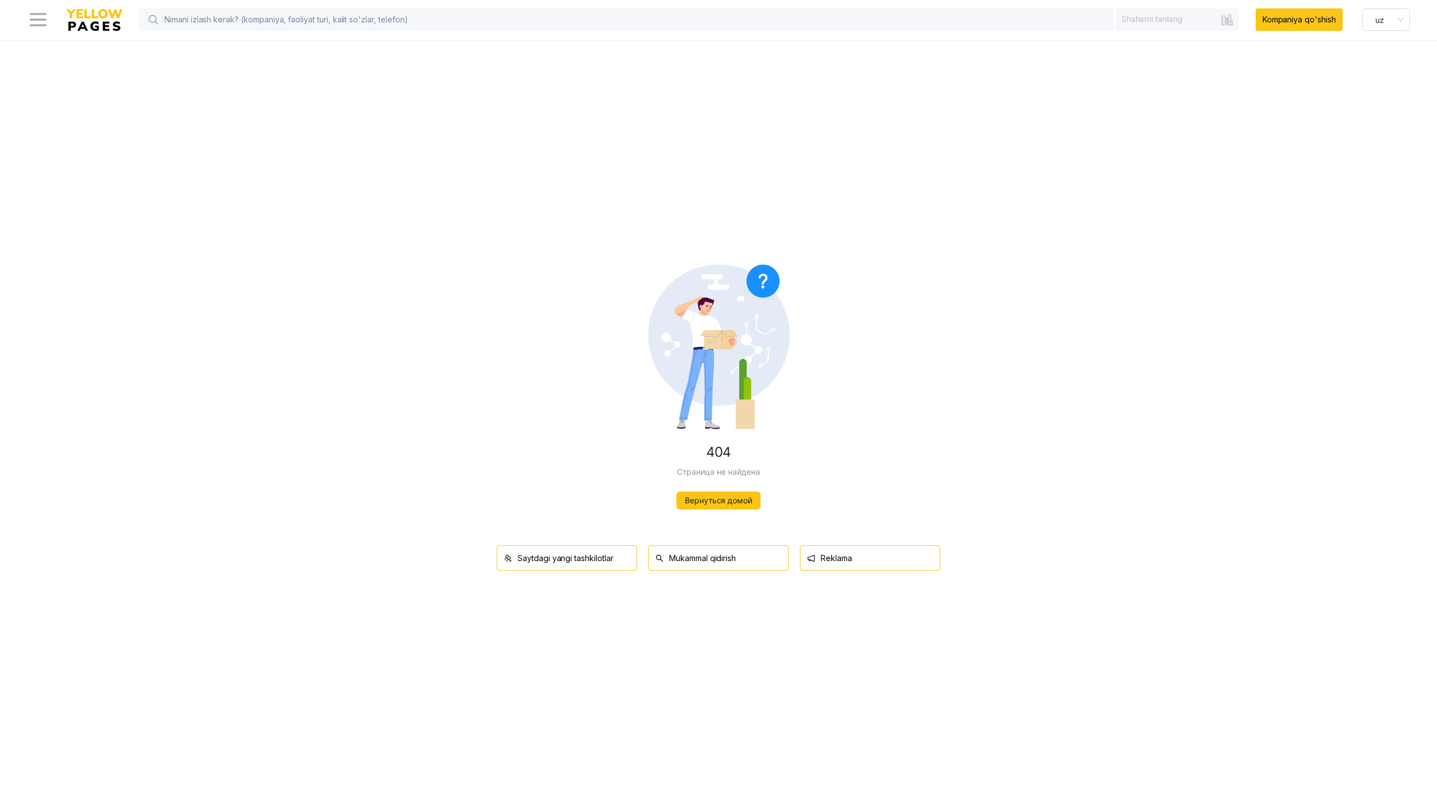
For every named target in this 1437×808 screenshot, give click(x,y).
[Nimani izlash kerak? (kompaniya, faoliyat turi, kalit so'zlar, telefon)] (153, 19)
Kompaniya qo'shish (1299, 19)
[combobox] (1177, 19)
